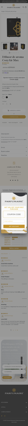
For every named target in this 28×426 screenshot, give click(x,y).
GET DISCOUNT (14, 226)
